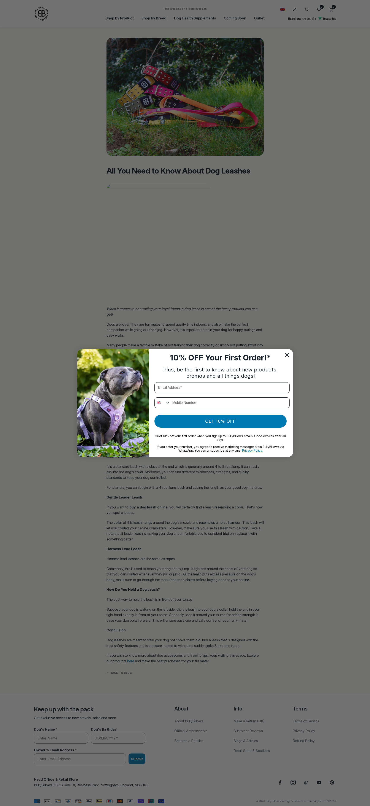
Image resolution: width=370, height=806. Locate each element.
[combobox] (162, 403)
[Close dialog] (287, 355)
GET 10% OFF (220, 421)
